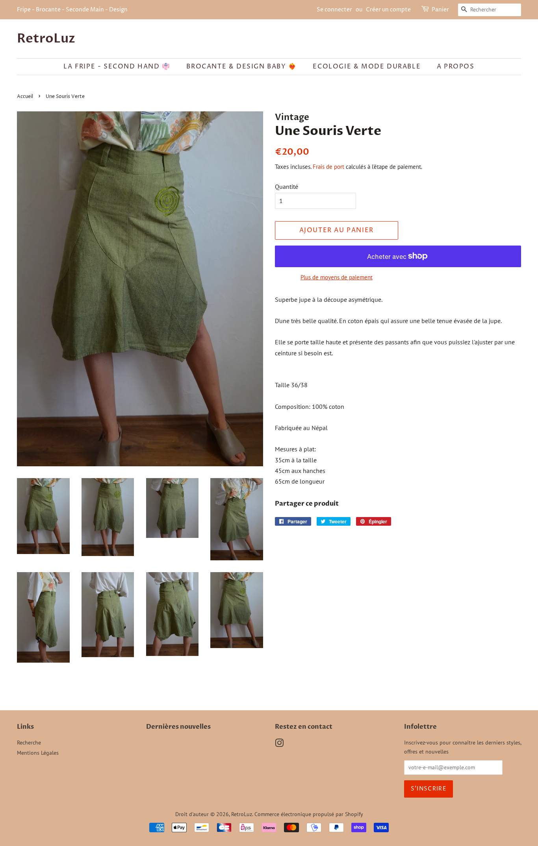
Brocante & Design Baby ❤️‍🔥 (241, 66)
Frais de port (328, 166)
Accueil (25, 96)
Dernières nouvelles (178, 726)
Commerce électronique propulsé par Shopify (308, 814)
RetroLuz (46, 38)
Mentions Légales (38, 752)
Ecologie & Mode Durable (367, 66)
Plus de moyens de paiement (337, 277)
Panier (440, 9)
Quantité (286, 186)
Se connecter (334, 9)
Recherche (29, 742)
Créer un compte (388, 9)
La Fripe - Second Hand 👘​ (116, 66)
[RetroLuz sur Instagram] (279, 744)
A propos (456, 66)
